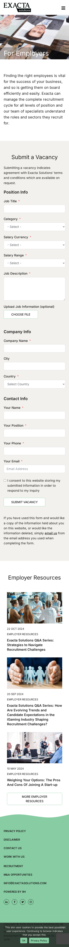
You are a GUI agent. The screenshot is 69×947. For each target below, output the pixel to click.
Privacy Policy (15, 831)
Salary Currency (16, 237)
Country (10, 376)
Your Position (13, 425)
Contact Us (13, 848)
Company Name (16, 341)
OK (24, 940)
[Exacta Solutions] (22, 7)
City (7, 358)
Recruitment (13, 866)
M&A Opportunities (18, 874)
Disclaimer (12, 839)
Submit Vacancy (24, 502)
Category (11, 219)
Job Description (15, 273)
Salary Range (14, 255)
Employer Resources (22, 634)
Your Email (12, 461)
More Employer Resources (34, 799)
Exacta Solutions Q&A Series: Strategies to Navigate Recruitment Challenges (30, 644)
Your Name (12, 408)
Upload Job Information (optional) (29, 306)
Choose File (20, 314)
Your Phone (12, 443)
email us (51, 533)
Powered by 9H (15, 891)
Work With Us (14, 856)
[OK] (64, 927)
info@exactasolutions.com (25, 883)
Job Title (10, 201)
